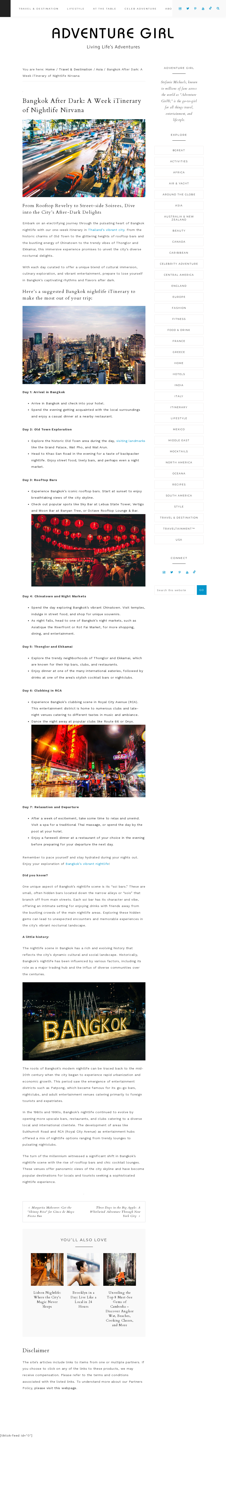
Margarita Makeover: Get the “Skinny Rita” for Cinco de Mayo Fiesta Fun (51, 1211)
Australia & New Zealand (179, 218)
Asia (179, 205)
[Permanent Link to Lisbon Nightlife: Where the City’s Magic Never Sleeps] (47, 1284)
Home (179, 363)
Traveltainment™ (179, 528)
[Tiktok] (194, 572)
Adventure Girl (113, 38)
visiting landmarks (131, 441)
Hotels (179, 374)
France (179, 341)
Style (179, 506)
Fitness (179, 319)
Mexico (179, 429)
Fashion (179, 307)
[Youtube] (187, 572)
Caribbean (179, 252)
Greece (179, 352)
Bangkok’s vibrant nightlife (86, 864)
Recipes (179, 484)
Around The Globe (179, 194)
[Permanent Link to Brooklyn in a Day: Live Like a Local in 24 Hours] (83, 1284)
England (179, 285)
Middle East (179, 440)
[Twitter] (171, 572)
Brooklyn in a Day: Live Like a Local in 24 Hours (83, 1299)
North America (179, 462)
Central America (179, 274)
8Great (179, 150)
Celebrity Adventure (179, 263)
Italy (179, 396)
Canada (179, 241)
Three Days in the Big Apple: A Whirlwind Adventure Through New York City (115, 1211)
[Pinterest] (179, 572)
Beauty (179, 230)
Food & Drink (179, 330)
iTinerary (179, 407)
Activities (179, 161)
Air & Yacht (179, 183)
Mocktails (179, 451)
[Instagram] (164, 572)
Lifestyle (179, 418)
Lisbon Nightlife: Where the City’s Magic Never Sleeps (47, 1299)
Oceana (179, 473)
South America (179, 495)
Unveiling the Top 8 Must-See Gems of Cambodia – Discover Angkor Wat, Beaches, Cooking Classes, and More (120, 1308)
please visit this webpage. (55, 1388)
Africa (179, 172)
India (179, 385)
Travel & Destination (179, 517)
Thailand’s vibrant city (106, 230)
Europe (179, 296)
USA (179, 539)
